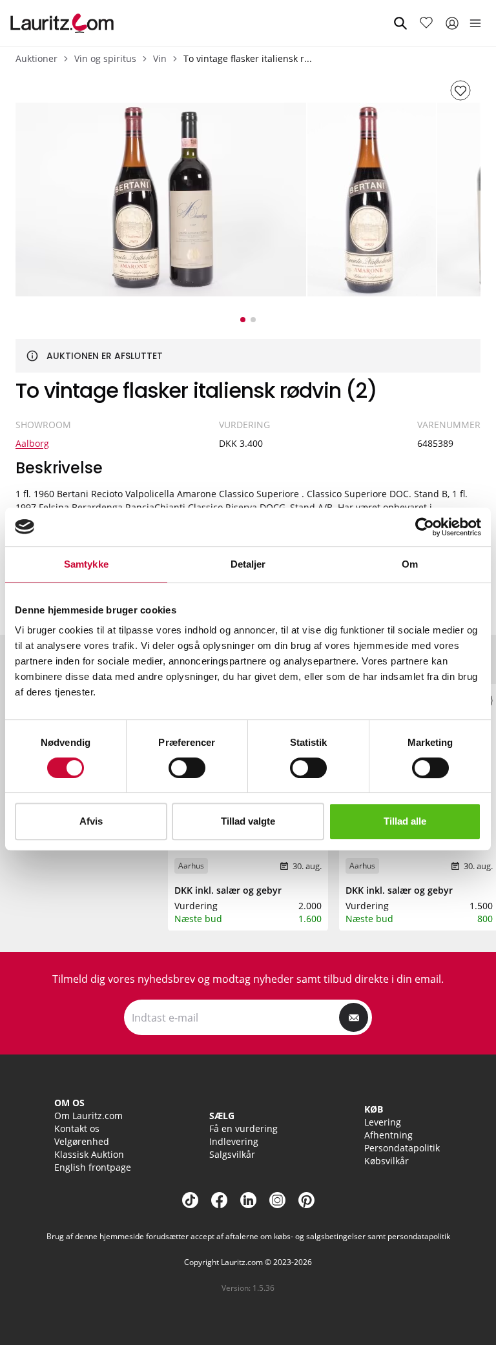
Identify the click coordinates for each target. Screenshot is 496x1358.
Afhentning (388, 1135)
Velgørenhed (81, 1141)
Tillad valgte (248, 821)
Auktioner (36, 58)
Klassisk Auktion (89, 1154)
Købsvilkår (386, 1161)
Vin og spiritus (105, 58)
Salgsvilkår (232, 1154)
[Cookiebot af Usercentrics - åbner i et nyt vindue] (424, 527)
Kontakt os (76, 1128)
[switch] (187, 767)
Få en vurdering (243, 1128)
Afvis (91, 821)
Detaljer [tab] (248, 564)
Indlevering (233, 1141)
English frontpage (92, 1167)
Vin (160, 58)
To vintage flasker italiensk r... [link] (247, 58)
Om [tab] (410, 564)
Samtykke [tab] (86, 564)
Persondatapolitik (402, 1148)
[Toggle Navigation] (475, 23)
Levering (382, 1122)
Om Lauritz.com (88, 1115)
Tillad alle (405, 821)
